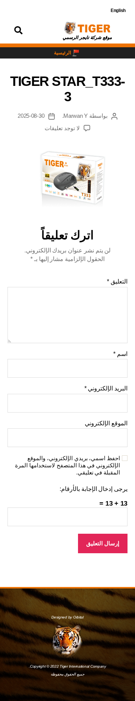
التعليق (117, 281)
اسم (120, 354)
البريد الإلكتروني (106, 388)
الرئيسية (62, 53)
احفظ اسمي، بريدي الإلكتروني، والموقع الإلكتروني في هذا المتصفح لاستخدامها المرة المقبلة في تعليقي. (67, 465)
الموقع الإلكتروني (106, 423)
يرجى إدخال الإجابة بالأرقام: (94, 489)
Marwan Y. (75, 116)
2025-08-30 (31, 116)
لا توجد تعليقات (62, 128)
